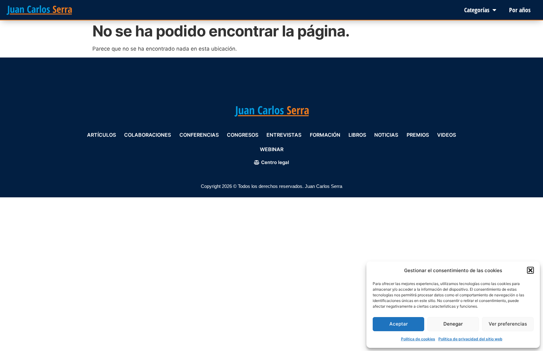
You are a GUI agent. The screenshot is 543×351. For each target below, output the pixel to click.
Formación (325, 135)
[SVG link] (39, 10)
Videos (446, 135)
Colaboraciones (147, 135)
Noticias (386, 135)
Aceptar (398, 324)
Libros (357, 135)
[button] (530, 270)
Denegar (453, 324)
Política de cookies (418, 339)
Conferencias (199, 135)
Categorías (476, 10)
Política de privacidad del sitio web (470, 339)
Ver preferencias (508, 324)
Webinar (271, 149)
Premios (418, 135)
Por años (519, 10)
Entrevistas (283, 135)
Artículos (101, 135)
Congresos (242, 135)
